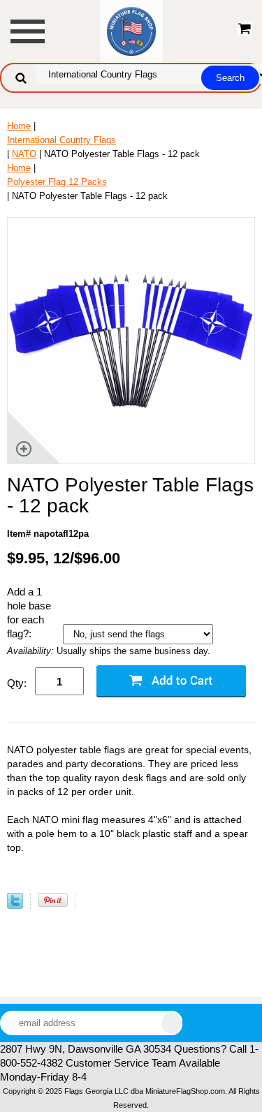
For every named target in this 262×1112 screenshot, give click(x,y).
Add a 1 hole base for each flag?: (29, 612)
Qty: (17, 683)
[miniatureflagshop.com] (131, 30)
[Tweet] (15, 905)
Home (19, 126)
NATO (24, 154)
